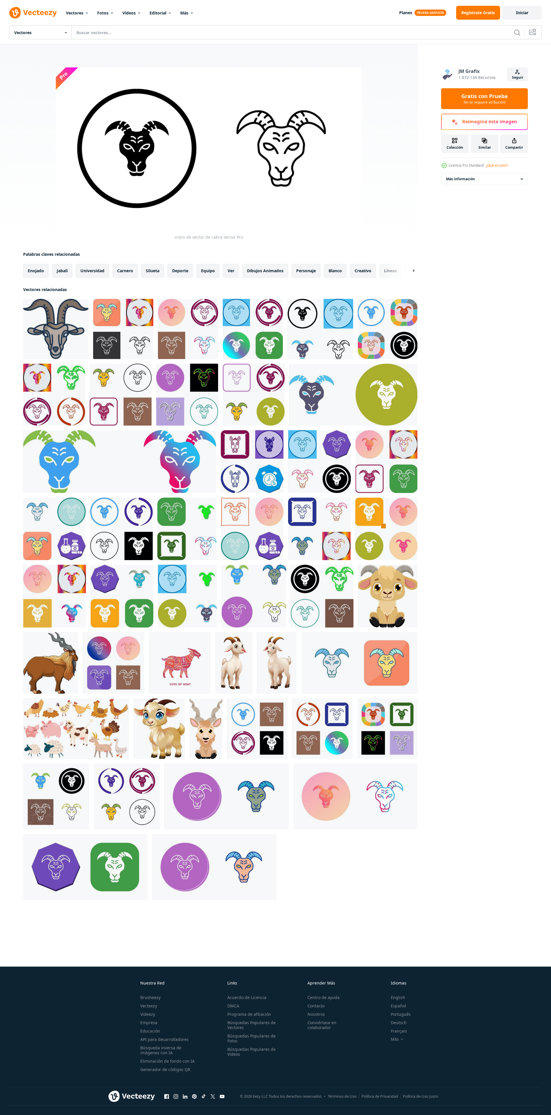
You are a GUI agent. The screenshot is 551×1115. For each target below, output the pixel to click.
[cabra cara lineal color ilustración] (56, 329)
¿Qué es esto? (497, 165)
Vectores (74, 13)
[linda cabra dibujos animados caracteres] (159, 728)
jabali (62, 270)
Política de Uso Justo (420, 1096)
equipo (208, 270)
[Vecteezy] (33, 13)
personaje (306, 270)
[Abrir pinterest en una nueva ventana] (194, 1096)
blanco (335, 270)
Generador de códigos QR (165, 1069)
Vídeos (129, 13)
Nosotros (316, 1014)
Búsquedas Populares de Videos (251, 1051)
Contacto (316, 1006)
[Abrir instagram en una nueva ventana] (176, 1096)
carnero (125, 270)
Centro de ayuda (323, 997)
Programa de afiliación (249, 1014)
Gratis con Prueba (484, 99)
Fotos (102, 13)
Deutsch (399, 1022)
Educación (150, 1031)
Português (401, 1014)
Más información (460, 178)
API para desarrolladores (164, 1039)
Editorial (158, 13)
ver (231, 270)
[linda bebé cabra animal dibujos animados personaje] (387, 596)
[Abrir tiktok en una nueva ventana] (203, 1096)
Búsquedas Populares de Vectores (251, 1025)
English (398, 997)
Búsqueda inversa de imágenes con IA (160, 1050)
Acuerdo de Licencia (246, 997)
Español (398, 1006)
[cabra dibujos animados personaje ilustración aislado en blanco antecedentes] (276, 663)
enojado (36, 270)
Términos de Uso (342, 1096)
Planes (405, 12)
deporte (180, 270)
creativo (363, 270)
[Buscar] (517, 32)
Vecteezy (148, 1006)
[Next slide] (408, 271)
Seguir (517, 77)
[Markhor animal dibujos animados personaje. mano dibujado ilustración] (50, 663)
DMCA (233, 1006)
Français (399, 1031)
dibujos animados (265, 270)
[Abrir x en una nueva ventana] (213, 1096)
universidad (92, 270)
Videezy (147, 1014)
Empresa (148, 1022)
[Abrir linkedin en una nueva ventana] (185, 1096)
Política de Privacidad (380, 1096)
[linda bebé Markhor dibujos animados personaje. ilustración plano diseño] (205, 728)
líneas (390, 270)
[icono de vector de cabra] (113, 663)
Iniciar (522, 12)
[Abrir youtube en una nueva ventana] (222, 1096)
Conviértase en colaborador (321, 1025)
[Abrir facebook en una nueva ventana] (166, 1096)
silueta (152, 270)
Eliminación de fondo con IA (167, 1061)
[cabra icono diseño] (123, 329)
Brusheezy (150, 997)
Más (184, 13)
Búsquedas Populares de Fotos (251, 1038)
